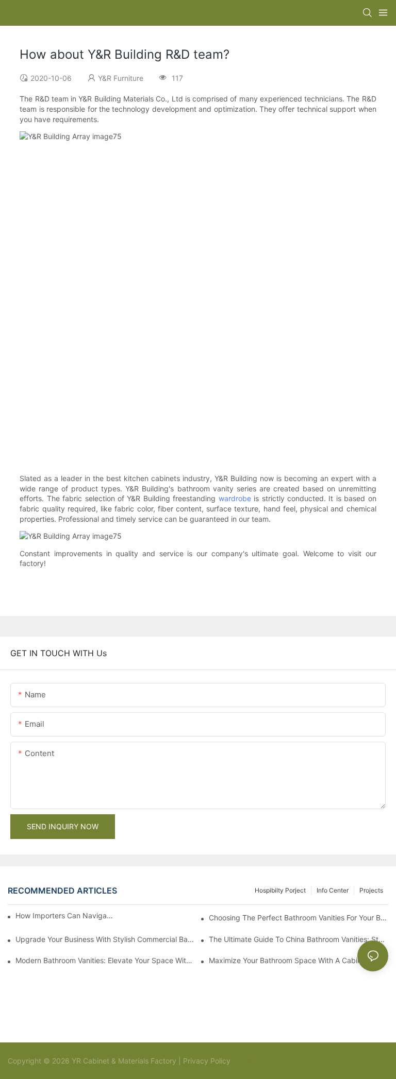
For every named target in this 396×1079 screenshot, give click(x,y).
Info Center (333, 890)
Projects (371, 890)
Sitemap (245, 1060)
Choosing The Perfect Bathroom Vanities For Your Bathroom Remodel (298, 917)
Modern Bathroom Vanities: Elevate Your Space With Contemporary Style (105, 960)
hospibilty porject (280, 890)
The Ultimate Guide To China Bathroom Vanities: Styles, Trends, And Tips (298, 939)
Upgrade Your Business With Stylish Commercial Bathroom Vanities (105, 939)
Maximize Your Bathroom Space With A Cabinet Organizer (298, 960)
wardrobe (235, 498)
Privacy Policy (206, 1060)
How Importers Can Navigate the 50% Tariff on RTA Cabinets (64, 915)
